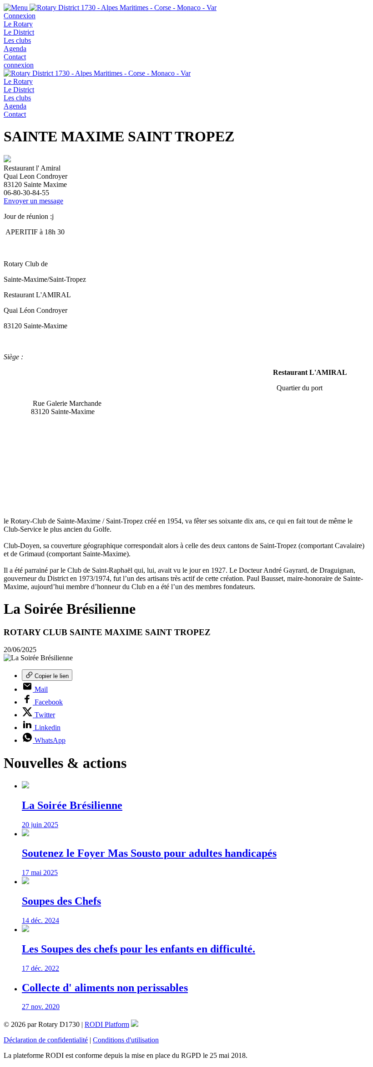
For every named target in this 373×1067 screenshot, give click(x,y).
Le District (19, 32)
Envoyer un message (33, 201)
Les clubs (17, 40)
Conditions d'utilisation (126, 1040)
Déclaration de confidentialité (46, 1040)
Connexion (19, 16)
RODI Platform (107, 1024)
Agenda (15, 48)
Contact (15, 57)
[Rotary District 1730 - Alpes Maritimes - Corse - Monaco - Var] (123, 7)
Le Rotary (18, 24)
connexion (19, 65)
